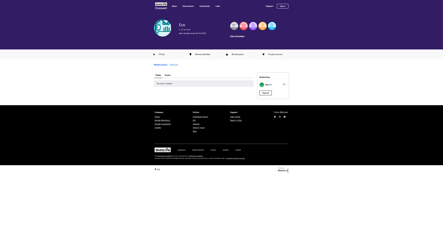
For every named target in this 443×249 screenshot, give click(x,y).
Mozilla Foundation (163, 124)
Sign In (282, 6)
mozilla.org (181, 150)
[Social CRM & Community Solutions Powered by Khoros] (283, 170)
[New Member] (272, 26)
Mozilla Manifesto (162, 120)
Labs (218, 6)
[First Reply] (234, 26)
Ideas (174, 6)
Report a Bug (236, 120)
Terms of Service (198, 150)
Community (204, 6)
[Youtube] (285, 117)
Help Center (235, 117)
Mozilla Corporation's (165, 156)
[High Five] (243, 26)
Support (269, 6)
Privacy (213, 150)
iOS (194, 120)
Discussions (188, 6)
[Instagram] (280, 117)
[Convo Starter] (253, 26)
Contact (238, 150)
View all (265, 93)
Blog (195, 131)
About (157, 117)
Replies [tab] (168, 75)
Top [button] (158, 169)
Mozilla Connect (161, 6)
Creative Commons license (235, 158)
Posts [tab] (158, 75)
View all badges (237, 36)
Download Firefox (200, 117)
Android (196, 124)
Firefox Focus (199, 127)
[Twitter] (275, 117)
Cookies (226, 150)
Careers (158, 127)
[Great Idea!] (262, 26)
